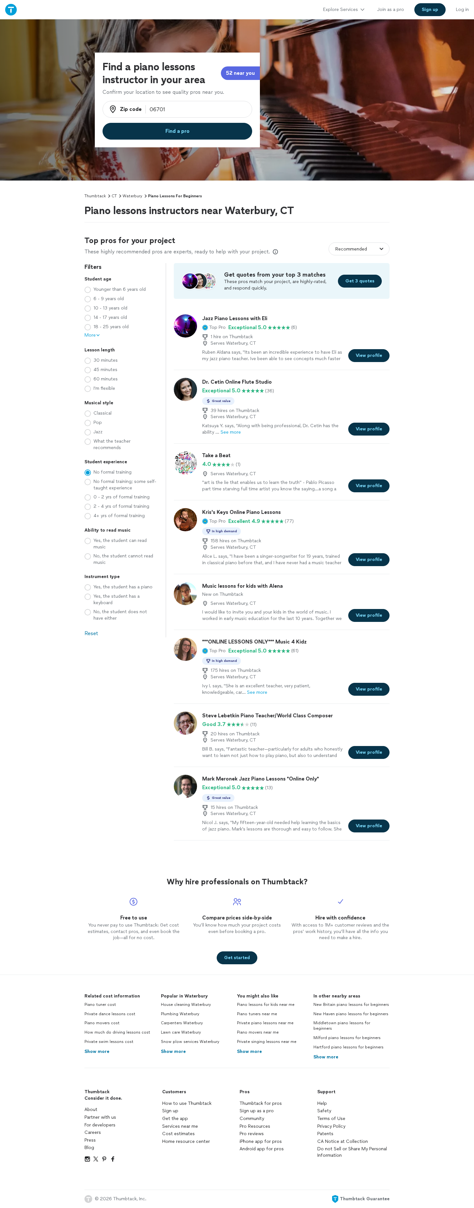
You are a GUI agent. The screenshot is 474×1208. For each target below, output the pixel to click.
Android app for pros (262, 1149)
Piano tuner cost (100, 1004)
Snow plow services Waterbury (190, 1041)
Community (252, 1118)
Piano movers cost (102, 1023)
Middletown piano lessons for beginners (341, 1026)
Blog (89, 1147)
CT (114, 196)
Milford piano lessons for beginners (346, 1038)
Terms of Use (331, 1118)
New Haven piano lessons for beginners (350, 1014)
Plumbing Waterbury (180, 1014)
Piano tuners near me (257, 1014)
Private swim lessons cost (108, 1041)
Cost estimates (178, 1133)
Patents (325, 1133)
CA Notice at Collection (342, 1141)
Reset (91, 633)
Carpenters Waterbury (182, 1023)
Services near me (180, 1126)
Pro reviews (252, 1133)
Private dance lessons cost (109, 1014)
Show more (96, 1051)
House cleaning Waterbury (186, 1004)
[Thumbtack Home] (11, 9)
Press (90, 1140)
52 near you (240, 73)
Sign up (170, 1111)
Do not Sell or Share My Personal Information (352, 1152)
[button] (214, 327)
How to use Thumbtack (187, 1103)
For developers (99, 1125)
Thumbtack (95, 196)
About (90, 1109)
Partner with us (100, 1117)
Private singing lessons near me (266, 1041)
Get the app (175, 1118)
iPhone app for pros (261, 1141)
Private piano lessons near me (265, 1023)
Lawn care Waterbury (181, 1032)
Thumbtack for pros (261, 1103)
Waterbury (132, 196)
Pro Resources (255, 1126)
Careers (92, 1132)
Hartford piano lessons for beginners (348, 1047)
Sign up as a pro (257, 1111)
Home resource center (186, 1141)
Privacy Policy (331, 1126)
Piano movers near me (258, 1032)
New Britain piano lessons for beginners (351, 1004)
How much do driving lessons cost (117, 1032)
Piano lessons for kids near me (265, 1004)
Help (322, 1103)
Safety (324, 1111)
